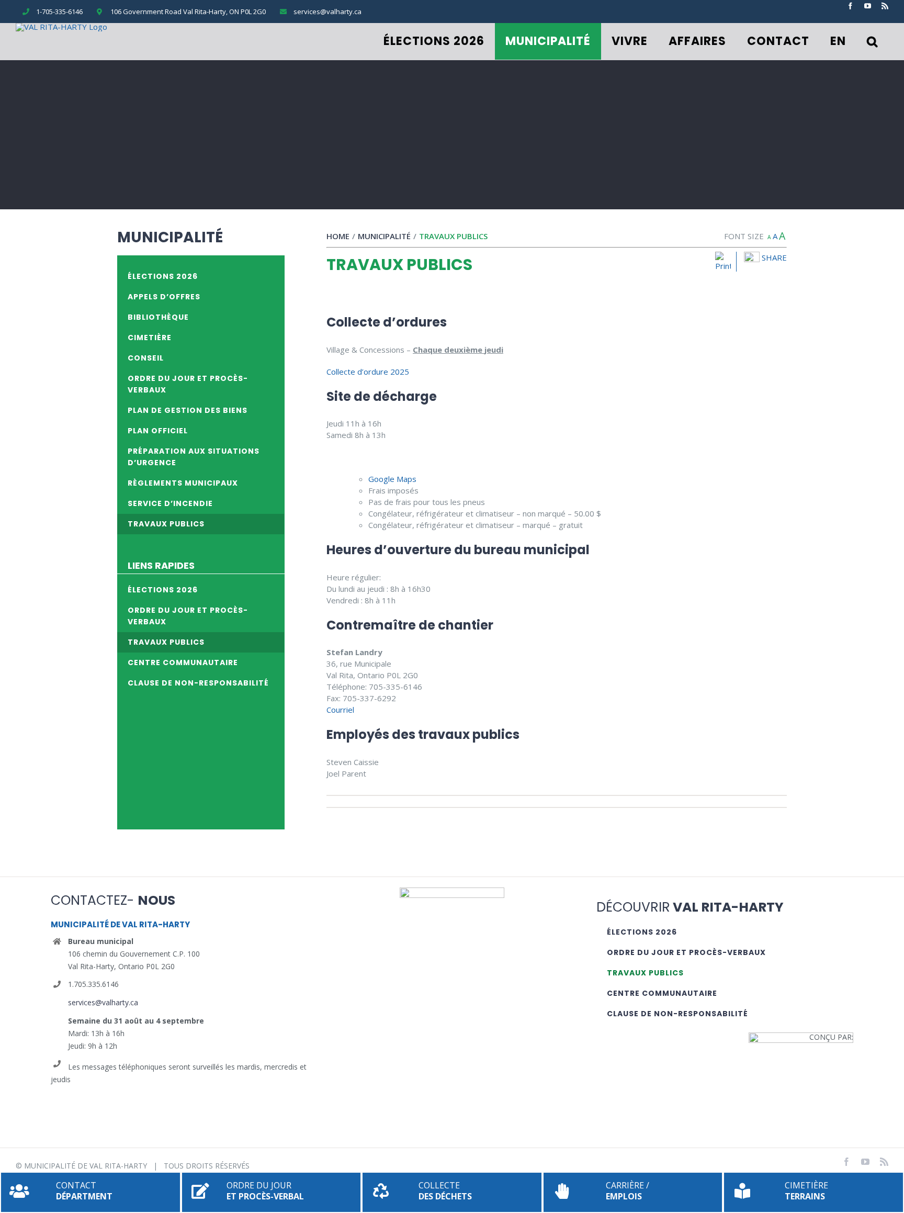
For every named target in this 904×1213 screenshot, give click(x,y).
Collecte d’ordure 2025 (367, 371)
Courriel (340, 709)
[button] (872, 41)
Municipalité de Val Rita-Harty (85, 1166)
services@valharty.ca (103, 1002)
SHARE (773, 257)
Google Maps (392, 479)
